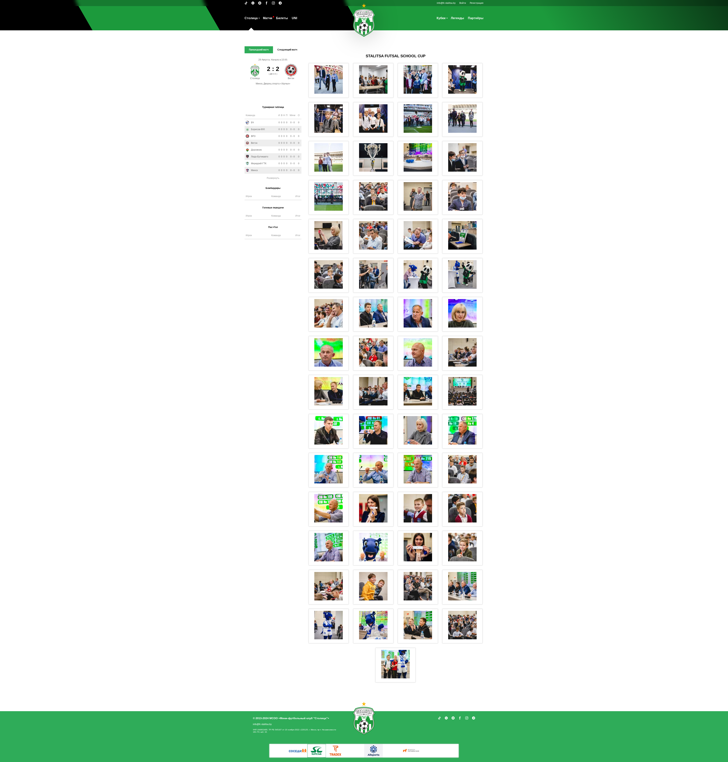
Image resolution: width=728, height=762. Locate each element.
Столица (251, 18)
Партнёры (475, 18)
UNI (294, 18)
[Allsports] (392, 750)
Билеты (282, 18)
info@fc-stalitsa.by (446, 3)
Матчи (267, 18)
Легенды (457, 18)
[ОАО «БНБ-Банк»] (430, 750)
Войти (462, 3)
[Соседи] (335, 750)
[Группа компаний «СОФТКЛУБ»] (354, 750)
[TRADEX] (278, 750)
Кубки (441, 18)
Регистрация (476, 3)
